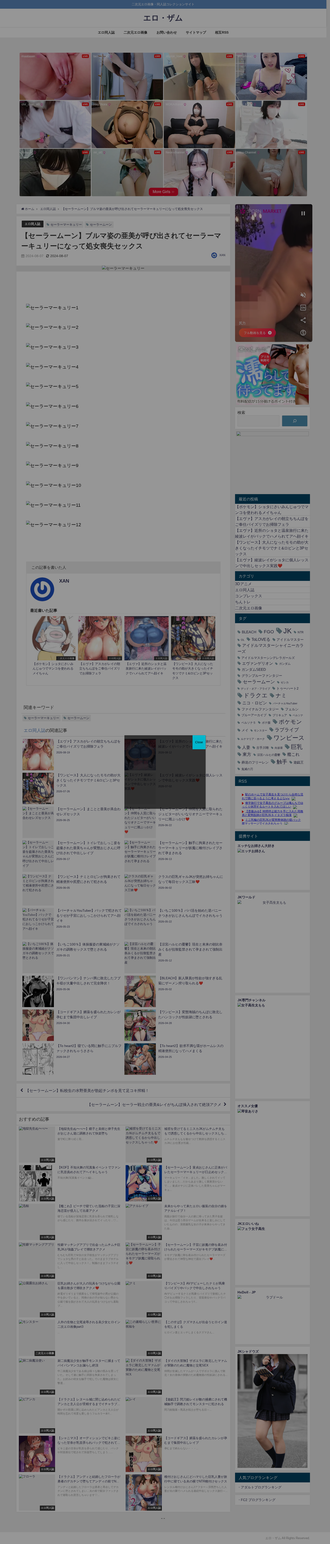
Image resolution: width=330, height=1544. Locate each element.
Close (199, 742)
